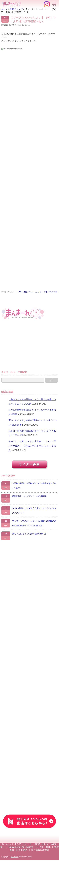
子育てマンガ (16, 25)
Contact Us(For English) (20, 847)
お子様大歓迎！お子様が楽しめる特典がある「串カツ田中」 (34, 485)
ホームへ (6, 844)
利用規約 (22, 850)
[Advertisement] (22, 346)
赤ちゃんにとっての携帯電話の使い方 (29, 533)
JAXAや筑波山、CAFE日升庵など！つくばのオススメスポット (34, 510)
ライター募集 (29, 464)
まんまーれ (14, 857)
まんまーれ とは (22, 844)
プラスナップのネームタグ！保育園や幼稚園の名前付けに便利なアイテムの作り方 (34, 523)
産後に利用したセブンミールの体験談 (29, 496)
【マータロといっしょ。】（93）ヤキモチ (36, 292)
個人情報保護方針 (40, 850)
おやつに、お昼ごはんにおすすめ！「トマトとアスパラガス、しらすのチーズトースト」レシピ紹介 (32, 445)
